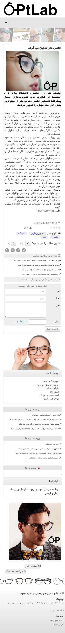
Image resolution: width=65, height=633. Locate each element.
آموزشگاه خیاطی (50, 381)
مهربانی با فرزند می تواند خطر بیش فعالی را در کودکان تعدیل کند (37, 260)
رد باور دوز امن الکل (53, 444)
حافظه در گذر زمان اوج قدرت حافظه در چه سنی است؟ (41, 269)
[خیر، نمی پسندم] (13, 243)
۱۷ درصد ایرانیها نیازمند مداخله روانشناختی (44, 458)
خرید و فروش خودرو (48, 384)
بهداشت (54, 489)
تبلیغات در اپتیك (56, 620)
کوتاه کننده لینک (51, 398)
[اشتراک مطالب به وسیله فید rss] (7, 250)
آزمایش (21, 489)
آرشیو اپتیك (58, 624)
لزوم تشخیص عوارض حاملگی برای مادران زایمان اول (41, 274)
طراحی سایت (52, 388)
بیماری (55, 493)
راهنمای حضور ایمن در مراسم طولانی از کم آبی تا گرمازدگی (39, 424)
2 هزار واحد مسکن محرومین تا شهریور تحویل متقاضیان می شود (37, 453)
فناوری (55, 237)
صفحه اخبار (31, 566)
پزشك (13, 489)
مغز (38, 120)
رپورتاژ (30, 489)
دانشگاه (21, 233)
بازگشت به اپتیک (15, 571)
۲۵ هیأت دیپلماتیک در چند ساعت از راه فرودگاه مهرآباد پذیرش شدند (35, 428)
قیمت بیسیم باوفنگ (49, 395)
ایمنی (48, 493)
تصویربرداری (37, 233)
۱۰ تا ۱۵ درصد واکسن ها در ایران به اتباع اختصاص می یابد (39, 449)
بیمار (46, 489)
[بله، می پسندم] (28, 243)
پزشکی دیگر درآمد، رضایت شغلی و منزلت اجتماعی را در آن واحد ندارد (35, 419)
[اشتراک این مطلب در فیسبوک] (18, 250)
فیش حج (54, 391)
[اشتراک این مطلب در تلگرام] (23, 250)
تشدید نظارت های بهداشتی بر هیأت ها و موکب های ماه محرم (39, 265)
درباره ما (59, 616)
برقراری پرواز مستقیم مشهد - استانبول (46, 415)
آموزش (38, 489)
